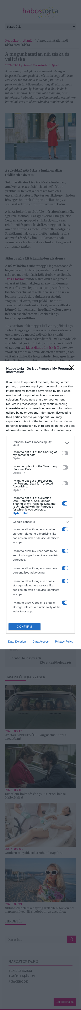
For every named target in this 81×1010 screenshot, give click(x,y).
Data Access (40, 641)
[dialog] (40, 505)
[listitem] (40, 443)
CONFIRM (24, 626)
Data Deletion (17, 641)
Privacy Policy (64, 641)
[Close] (73, 369)
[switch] (65, 453)
